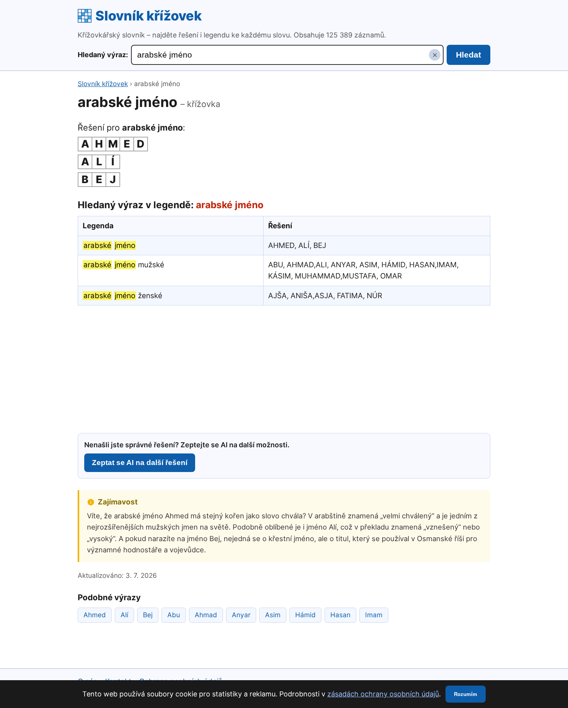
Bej (148, 615)
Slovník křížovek (148, 16)
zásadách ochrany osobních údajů (383, 694)
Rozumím (465, 694)
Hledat (468, 54)
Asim (273, 615)
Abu (173, 615)
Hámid (305, 615)
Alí (124, 615)
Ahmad (206, 615)
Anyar (241, 615)
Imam (374, 615)
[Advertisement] (284, 368)
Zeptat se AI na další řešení (139, 462)
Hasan (340, 615)
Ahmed (94, 615)
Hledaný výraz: (103, 55)
